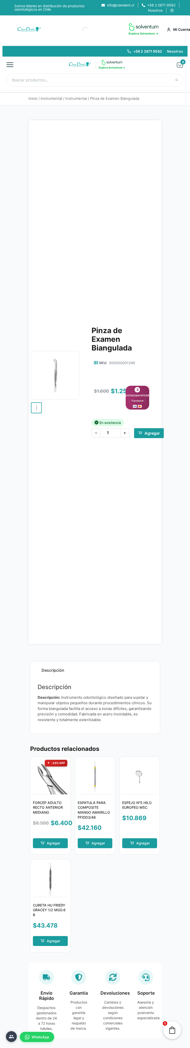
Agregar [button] (53, 843)
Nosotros (175, 51)
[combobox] (95, 79)
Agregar (152, 433)
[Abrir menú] (11, 65)
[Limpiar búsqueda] (168, 79)
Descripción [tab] (53, 670)
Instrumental (51, 98)
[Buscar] (176, 79)
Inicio (32, 98)
